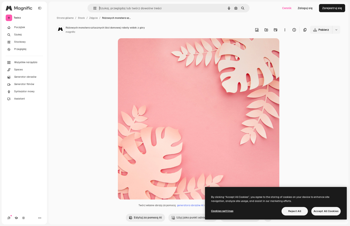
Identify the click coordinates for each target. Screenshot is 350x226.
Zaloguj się (305, 8)
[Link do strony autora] (60, 30)
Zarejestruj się (332, 8)
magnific (70, 32)
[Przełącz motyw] (23, 218)
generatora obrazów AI (190, 205)
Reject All (294, 211)
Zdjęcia (93, 18)
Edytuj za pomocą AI (148, 217)
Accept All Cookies (326, 211)
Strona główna (65, 18)
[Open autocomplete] (93, 8)
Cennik (287, 8)
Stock (81, 18)
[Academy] (16, 218)
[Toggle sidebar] (39, 8)
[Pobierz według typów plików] (336, 30)
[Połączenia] (9, 218)
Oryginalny (146, 46)
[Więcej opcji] (285, 30)
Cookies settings (222, 211)
